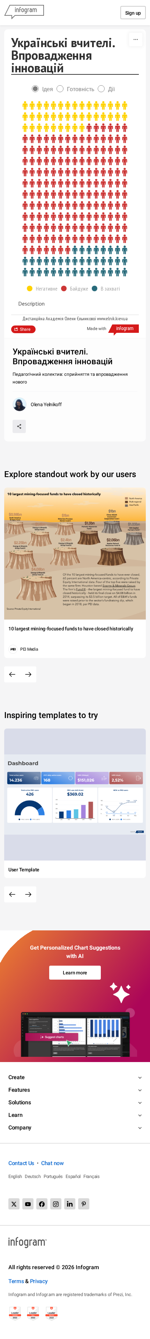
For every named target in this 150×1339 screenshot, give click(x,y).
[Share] (19, 426)
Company (19, 1127)
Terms (16, 1281)
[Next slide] (28, 674)
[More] (135, 39)
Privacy (39, 1281)
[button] (44, 288)
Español (73, 1176)
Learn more (75, 972)
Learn (15, 1115)
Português (53, 1176)
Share (25, 329)
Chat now (52, 1163)
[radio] (44, 89)
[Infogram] (24, 12)
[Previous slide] (12, 674)
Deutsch (33, 1176)
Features (19, 1089)
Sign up (133, 13)
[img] (75, 116)
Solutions (19, 1102)
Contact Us (21, 1163)
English (15, 1176)
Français (91, 1176)
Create (16, 1077)
